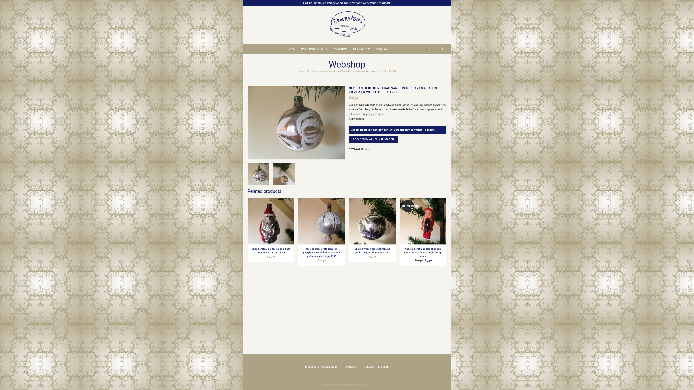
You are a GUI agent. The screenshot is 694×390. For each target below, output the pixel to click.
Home (302, 71)
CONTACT (350, 367)
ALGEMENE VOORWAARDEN (321, 367)
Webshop (312, 71)
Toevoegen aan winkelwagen (373, 139)
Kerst (367, 149)
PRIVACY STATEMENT (376, 367)
